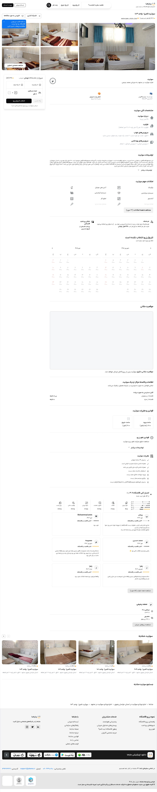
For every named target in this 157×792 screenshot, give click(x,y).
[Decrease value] (9, 92)
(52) (145, 18)
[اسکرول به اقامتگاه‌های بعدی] (3, 636)
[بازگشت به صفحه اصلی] (6, 754)
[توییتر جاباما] (32, 727)
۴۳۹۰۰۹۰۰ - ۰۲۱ (48, 769)
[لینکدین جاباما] (38, 727)
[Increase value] (15, 92)
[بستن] (4, 22)
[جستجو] (49, 5)
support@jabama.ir (27, 769)
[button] (117, 46)
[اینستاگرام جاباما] (27, 727)
